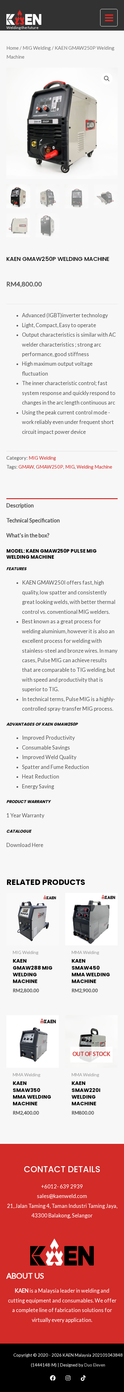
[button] (107, 78)
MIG (70, 467)
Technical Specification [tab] (33, 520)
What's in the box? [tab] (27, 535)
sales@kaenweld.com (62, 1196)
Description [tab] (20, 505)
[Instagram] (68, 1378)
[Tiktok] (83, 1378)
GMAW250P (49, 467)
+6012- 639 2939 (62, 1186)
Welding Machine (94, 467)
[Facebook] (53, 1378)
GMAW (26, 467)
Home (12, 48)
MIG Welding (37, 48)
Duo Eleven (94, 1364)
